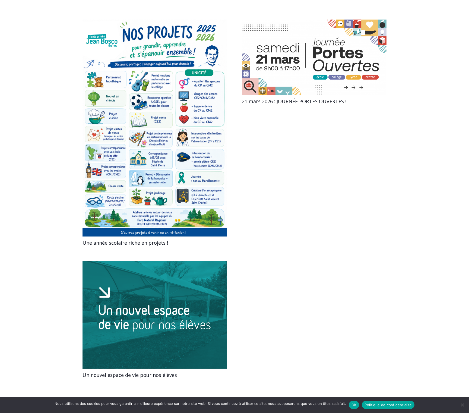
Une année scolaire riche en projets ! (125, 242)
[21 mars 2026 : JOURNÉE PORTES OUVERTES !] (314, 23)
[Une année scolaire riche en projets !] (155, 23)
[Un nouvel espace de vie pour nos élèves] (155, 264)
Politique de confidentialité (388, 405)
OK (354, 405)
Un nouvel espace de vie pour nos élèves (130, 375)
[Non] (462, 405)
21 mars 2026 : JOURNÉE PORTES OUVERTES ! (294, 101)
